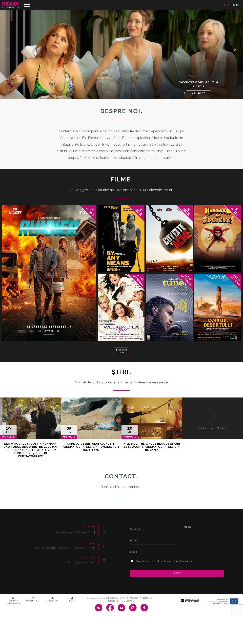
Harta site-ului (52, 601)
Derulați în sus (32, 601)
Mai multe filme (121, 351)
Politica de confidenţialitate (13, 602)
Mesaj (187, 526)
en (228, 5)
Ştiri (121, 371)
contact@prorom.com (78, 562)
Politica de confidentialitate (176, 561)
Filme (121, 179)
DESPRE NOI (121, 111)
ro (237, 5)
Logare (72, 601)
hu (233, 5)
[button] (234, 49)
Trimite (177, 573)
